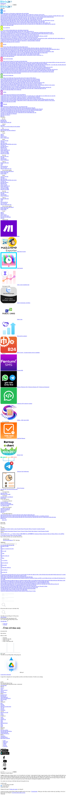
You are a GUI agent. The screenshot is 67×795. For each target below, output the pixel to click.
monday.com (3, 719)
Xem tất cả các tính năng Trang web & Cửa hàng (11, 72)
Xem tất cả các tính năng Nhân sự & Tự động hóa (11, 89)
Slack (2, 724)
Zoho (2, 720)
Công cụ (2, 687)
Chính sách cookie (13, 789)
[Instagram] (4, 766)
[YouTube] (5, 762)
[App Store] (4, 751)
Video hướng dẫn (4, 697)
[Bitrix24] (6, 2)
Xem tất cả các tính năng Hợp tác (7, 56)
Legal (4, 740)
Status (2, 700)
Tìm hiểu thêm (34, 791)
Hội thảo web (3, 696)
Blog (2, 703)
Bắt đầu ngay (3, 3)
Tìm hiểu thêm (4, 621)
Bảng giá (2, 116)
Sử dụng (2, 708)
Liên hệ (2, 691)
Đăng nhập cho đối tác (5, 738)
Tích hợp (2, 218)
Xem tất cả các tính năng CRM (7, 25)
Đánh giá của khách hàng (6, 706)
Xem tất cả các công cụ (5, 114)
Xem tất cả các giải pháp (6, 217)
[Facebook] (4, 758)
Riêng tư (5, 742)
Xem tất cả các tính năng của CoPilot (8, 101)
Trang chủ (5, 623)
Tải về (2, 713)
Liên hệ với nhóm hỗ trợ (6, 698)
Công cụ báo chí (4, 690)
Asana (2, 717)
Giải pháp (3, 705)
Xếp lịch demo (4, 699)
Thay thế (2, 707)
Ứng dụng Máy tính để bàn (6, 731)
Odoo (2, 726)
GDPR (4, 744)
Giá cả (2, 689)
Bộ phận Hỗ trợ (4, 694)
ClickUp (2, 718)
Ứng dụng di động (4, 730)
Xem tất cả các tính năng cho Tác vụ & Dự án (10, 41)
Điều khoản (5, 741)
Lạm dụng (5, 746)
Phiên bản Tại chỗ (4, 712)
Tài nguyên (3, 710)
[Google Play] (5, 754)
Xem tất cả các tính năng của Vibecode (9, 113)
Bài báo (2, 704)
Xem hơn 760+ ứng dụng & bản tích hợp (9, 489)
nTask (2, 725)
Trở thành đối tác (4, 737)
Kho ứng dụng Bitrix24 (8, 540)
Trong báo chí (3, 692)
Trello (2, 721)
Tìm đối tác (3, 736)
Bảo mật (5, 745)
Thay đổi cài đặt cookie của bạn (18, 792)
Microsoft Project (4, 723)
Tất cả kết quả (3, 617)
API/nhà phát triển (4, 732)
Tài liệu (2, 714)
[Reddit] (4, 769)
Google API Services (5, 733)
